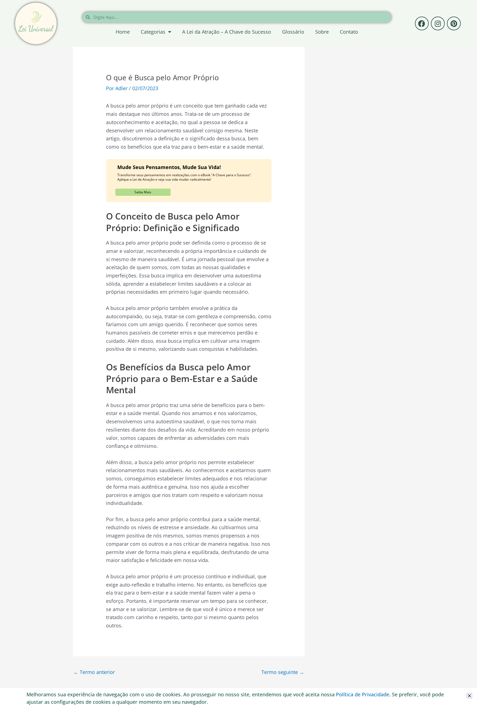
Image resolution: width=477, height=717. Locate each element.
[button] (469, 696)
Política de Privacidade (362, 694)
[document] (238, 358)
